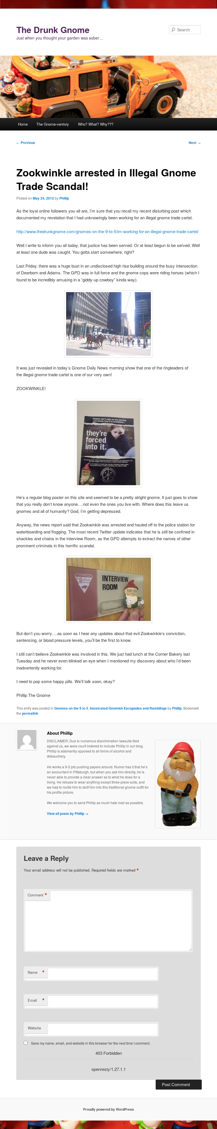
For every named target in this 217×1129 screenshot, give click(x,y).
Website (34, 1027)
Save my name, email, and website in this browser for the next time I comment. (90, 1043)
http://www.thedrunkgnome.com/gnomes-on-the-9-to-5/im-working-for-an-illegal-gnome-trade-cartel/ (107, 231)
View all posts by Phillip (67, 813)
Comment (37, 895)
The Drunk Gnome (53, 29)
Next (195, 142)
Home (23, 124)
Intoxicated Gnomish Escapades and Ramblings (128, 708)
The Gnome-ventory (52, 124)
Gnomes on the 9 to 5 (71, 708)
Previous (25, 142)
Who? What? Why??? (95, 124)
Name (36, 972)
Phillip (64, 198)
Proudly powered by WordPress (108, 1109)
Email (36, 1000)
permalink (30, 713)
